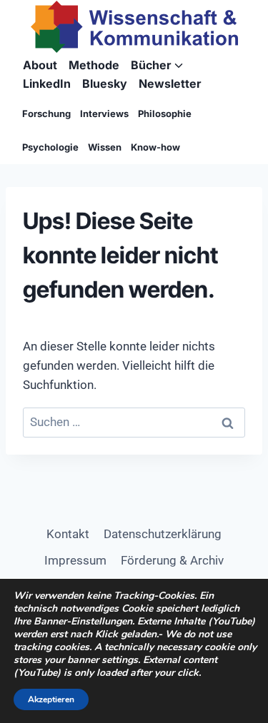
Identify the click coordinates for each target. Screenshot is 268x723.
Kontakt (67, 534)
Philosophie (165, 113)
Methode (94, 65)
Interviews (104, 113)
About (40, 65)
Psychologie (50, 147)
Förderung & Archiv (172, 560)
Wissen (104, 147)
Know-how (155, 147)
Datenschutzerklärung (163, 534)
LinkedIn (47, 83)
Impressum (75, 560)
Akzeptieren (51, 699)
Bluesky (104, 83)
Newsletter (170, 83)
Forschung (46, 113)
